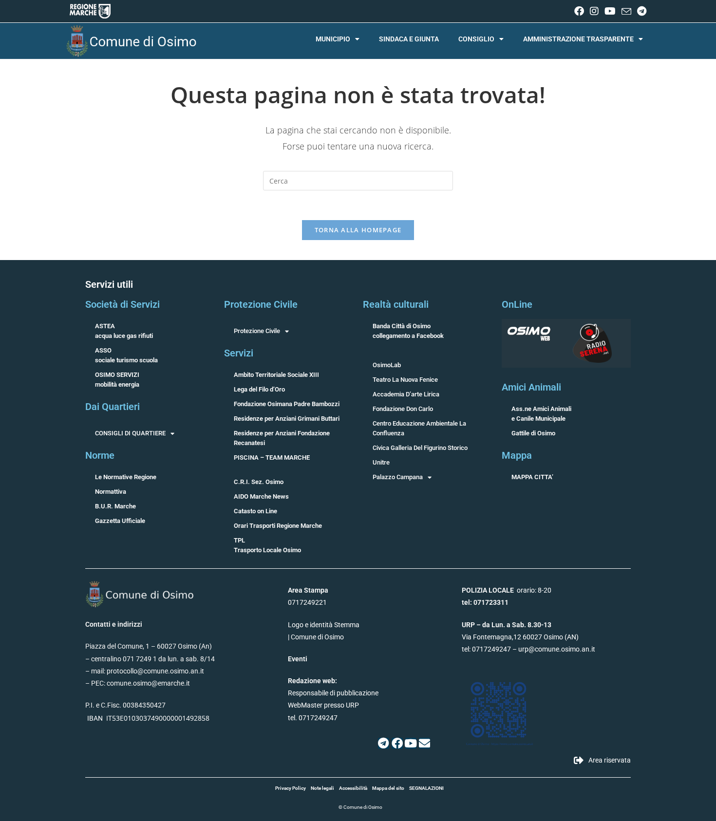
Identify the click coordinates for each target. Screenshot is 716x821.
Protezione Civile (257, 331)
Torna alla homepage (358, 229)
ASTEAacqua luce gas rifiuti (124, 330)
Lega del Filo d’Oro (259, 389)
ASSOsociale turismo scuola (126, 355)
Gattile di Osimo (533, 433)
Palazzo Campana (398, 477)
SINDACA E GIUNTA (409, 39)
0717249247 (491, 649)
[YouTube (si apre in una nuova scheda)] (610, 11)
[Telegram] (383, 743)
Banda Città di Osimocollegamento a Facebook (408, 330)
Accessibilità (353, 788)
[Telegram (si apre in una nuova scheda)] (640, 11)
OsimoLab (387, 365)
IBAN (95, 718)
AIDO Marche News (261, 496)
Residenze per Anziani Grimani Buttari (286, 418)
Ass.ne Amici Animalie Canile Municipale (541, 413)
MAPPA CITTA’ (532, 477)
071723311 (491, 602)
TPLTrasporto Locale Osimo (267, 545)
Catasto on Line (255, 511)
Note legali (322, 788)
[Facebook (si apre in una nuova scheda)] (579, 11)
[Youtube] (410, 743)
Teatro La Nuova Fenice (405, 379)
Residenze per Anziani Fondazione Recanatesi (282, 438)
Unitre (381, 462)
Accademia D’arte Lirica (406, 394)
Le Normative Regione (125, 477)
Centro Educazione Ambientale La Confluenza (419, 428)
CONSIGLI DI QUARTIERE (130, 433)
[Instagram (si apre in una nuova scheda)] (594, 11)
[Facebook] (397, 743)
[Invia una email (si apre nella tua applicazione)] (626, 11)
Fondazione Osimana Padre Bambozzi (286, 404)
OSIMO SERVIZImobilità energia (117, 379)
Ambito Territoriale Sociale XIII (276, 374)
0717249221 (307, 602)
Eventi (297, 659)
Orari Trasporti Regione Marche (278, 525)
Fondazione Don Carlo (403, 408)
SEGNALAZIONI (426, 788)
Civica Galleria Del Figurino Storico (420, 447)
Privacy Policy (290, 788)
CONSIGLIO (476, 39)
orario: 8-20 (506, 590)
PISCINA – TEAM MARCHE (272, 457)
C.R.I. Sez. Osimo (258, 481)
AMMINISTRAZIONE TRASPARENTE (578, 39)
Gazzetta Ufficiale (120, 520)
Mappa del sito (388, 788)
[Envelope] (424, 743)
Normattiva (110, 491)
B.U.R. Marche (115, 506)
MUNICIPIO (333, 39)
